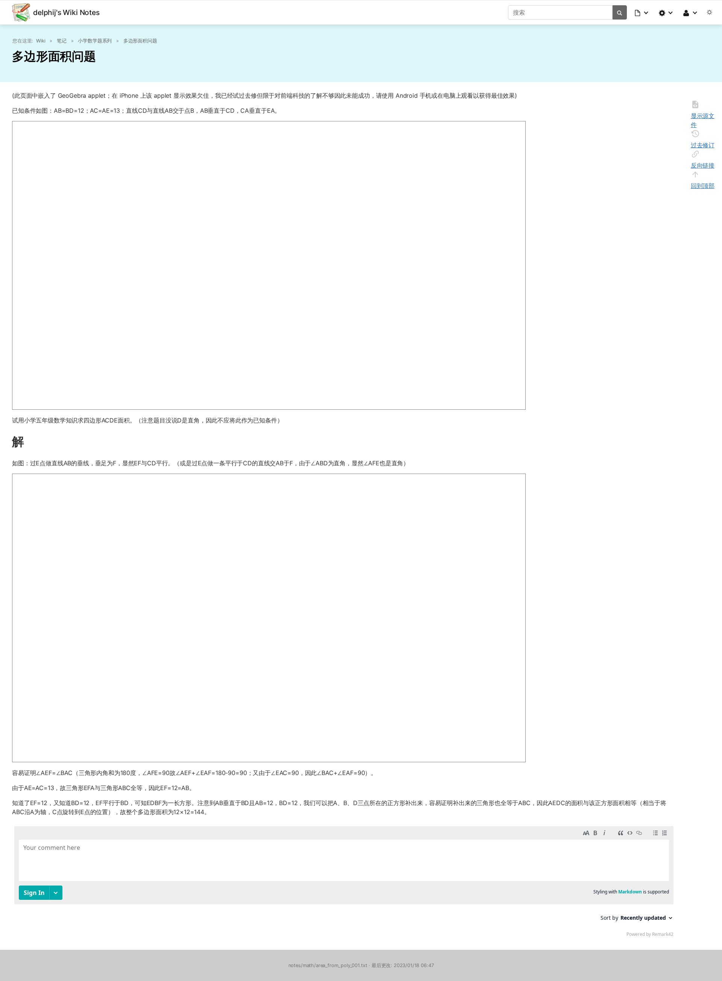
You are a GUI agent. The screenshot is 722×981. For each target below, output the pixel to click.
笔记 (62, 41)
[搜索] (619, 12)
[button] (642, 12)
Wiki (40, 41)
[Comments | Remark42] (344, 883)
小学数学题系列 (95, 41)
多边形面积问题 (140, 41)
